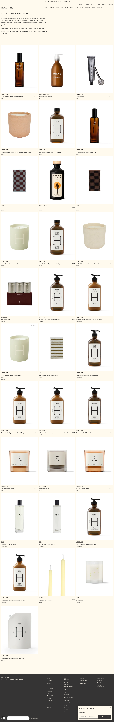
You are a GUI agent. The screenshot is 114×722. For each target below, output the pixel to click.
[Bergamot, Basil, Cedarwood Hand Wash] (57, 292)
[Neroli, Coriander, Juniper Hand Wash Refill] (19, 630)
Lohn (77, 597)
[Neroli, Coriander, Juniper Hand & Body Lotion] (19, 572)
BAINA (3, 205)
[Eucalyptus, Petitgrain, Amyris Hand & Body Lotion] (19, 405)
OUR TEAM (50, 688)
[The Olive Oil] (57, 180)
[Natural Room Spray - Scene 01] (19, 516)
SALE (65, 711)
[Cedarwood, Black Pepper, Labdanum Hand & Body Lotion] (57, 405)
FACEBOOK (83, 683)
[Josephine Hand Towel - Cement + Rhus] (19, 180)
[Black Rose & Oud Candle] (19, 461)
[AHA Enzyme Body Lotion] (57, 69)
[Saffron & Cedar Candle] (94, 461)
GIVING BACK (50, 686)
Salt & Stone (5, 486)
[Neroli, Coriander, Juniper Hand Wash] (94, 516)
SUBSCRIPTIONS (68, 697)
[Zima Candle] (94, 572)
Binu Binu (4, 317)
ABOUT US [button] (49, 678)
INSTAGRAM (83, 680)
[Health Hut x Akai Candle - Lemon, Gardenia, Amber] (94, 236)
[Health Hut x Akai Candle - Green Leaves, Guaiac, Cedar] (19, 124)
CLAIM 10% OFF (104, 717)
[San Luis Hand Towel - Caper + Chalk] (57, 347)
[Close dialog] (110, 707)
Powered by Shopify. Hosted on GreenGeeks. (25, 719)
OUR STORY (50, 680)
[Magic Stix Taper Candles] (57, 572)
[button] (52, 8)
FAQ (65, 692)
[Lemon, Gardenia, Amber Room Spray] (94, 124)
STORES (49, 683)
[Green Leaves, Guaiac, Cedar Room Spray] (19, 69)
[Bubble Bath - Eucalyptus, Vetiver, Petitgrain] (57, 236)
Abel (2, 542)
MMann (41, 597)
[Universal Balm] (94, 69)
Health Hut (4, 94)
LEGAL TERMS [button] (100, 678)
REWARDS (66, 689)
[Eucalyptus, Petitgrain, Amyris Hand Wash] (94, 347)
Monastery (79, 94)
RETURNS (66, 700)
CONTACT (66, 682)
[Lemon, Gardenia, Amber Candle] (19, 236)
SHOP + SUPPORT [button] (66, 678)
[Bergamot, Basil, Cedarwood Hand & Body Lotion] (94, 292)
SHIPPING (66, 694)
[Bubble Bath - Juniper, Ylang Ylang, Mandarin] (57, 124)
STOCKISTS (50, 703)
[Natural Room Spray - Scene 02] (57, 516)
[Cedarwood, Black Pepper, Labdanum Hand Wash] (94, 405)
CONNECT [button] (82, 678)
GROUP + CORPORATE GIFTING (67, 707)
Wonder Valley (43, 205)
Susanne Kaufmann (44, 94)
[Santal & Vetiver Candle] (57, 461)
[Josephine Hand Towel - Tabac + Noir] (94, 180)
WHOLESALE (50, 696)
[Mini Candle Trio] (19, 292)
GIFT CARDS (67, 702)
